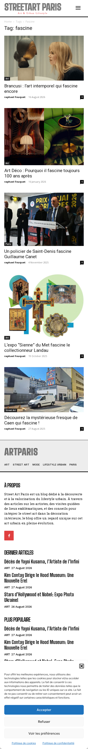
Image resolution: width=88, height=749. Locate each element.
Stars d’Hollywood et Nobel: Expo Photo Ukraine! (39, 597)
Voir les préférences (44, 733)
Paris (8, 244)
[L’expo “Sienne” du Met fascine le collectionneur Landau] (44, 306)
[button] (81, 666)
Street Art (11, 410)
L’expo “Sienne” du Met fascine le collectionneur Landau (37, 347)
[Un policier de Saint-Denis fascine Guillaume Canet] (44, 219)
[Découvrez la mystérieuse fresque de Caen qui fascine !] (44, 389)
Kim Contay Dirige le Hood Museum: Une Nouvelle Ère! (39, 578)
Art (7, 78)
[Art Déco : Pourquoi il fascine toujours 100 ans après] (44, 136)
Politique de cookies (24, 743)
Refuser (44, 722)
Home (8, 21)
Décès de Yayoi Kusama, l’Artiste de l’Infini (41, 561)
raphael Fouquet (14, 97)
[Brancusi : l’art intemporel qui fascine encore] (44, 58)
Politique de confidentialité (58, 743)
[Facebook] (9, 535)
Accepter (44, 710)
